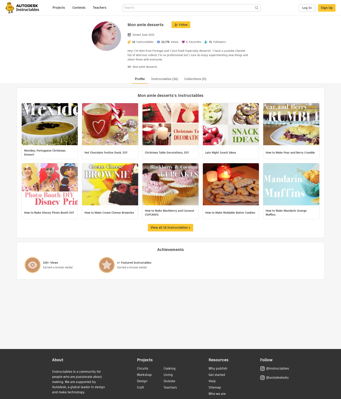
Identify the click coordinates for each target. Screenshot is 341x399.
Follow (183, 25)
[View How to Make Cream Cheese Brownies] (110, 184)
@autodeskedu (277, 377)
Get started (217, 375)
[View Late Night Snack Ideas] (231, 124)
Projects (58, 7)
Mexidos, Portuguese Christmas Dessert (45, 153)
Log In (307, 8)
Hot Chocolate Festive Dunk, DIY (105, 153)
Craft (140, 387)
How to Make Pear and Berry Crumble (290, 153)
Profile (140, 79)
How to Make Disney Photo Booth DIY (49, 213)
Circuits (142, 368)
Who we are (217, 393)
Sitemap (215, 387)
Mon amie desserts (145, 67)
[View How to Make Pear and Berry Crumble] (291, 124)
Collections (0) (195, 79)
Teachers (99, 7)
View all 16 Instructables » (170, 227)
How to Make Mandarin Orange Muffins (286, 213)
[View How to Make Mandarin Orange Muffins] (291, 184)
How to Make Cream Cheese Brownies (109, 213)
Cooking (170, 368)
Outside (169, 381)
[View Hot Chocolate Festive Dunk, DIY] (110, 124)
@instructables (277, 368)
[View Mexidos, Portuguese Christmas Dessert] (50, 124)
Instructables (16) (164, 79)
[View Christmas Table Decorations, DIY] (170, 124)
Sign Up (327, 8)
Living (168, 375)
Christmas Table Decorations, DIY (167, 153)
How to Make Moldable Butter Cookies (230, 213)
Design (142, 381)
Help (212, 381)
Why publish (218, 368)
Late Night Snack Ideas (220, 153)
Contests (78, 7)
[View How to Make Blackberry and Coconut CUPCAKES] (170, 184)
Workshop (144, 375)
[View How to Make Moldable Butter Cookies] (231, 184)
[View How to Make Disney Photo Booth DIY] (50, 184)
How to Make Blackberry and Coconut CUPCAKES (169, 213)
